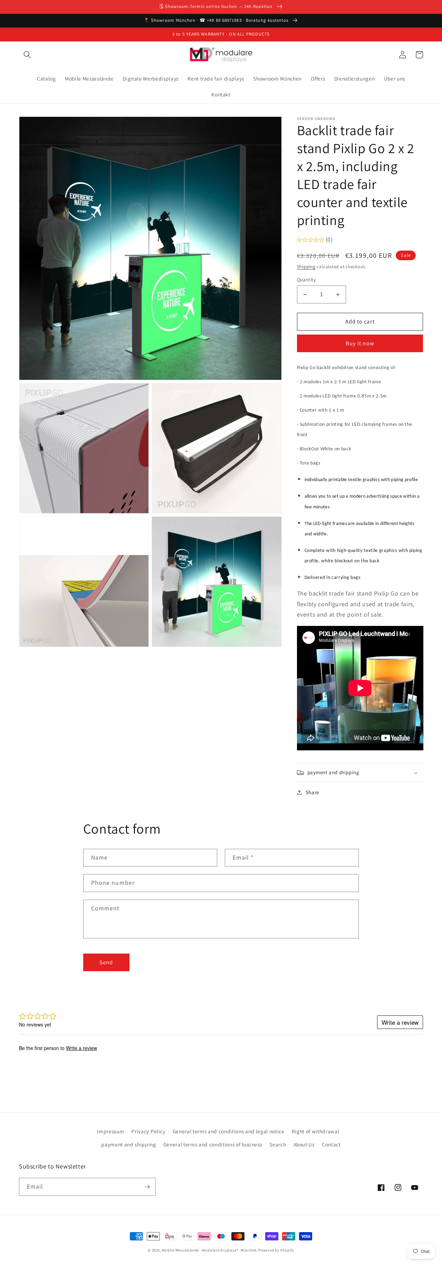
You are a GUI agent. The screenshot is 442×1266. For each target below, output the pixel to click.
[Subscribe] (147, 1187)
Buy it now (360, 343)
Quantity (306, 279)
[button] (27, 54)
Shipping (306, 267)
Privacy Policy (148, 1131)
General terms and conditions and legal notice (229, 1131)
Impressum (110, 1131)
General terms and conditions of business (212, 1144)
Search (277, 1144)
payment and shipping (128, 1144)
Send (106, 962)
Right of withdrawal (315, 1131)
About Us (304, 1144)
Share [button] (312, 792)
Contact (331, 1144)
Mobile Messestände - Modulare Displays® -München (209, 1250)
